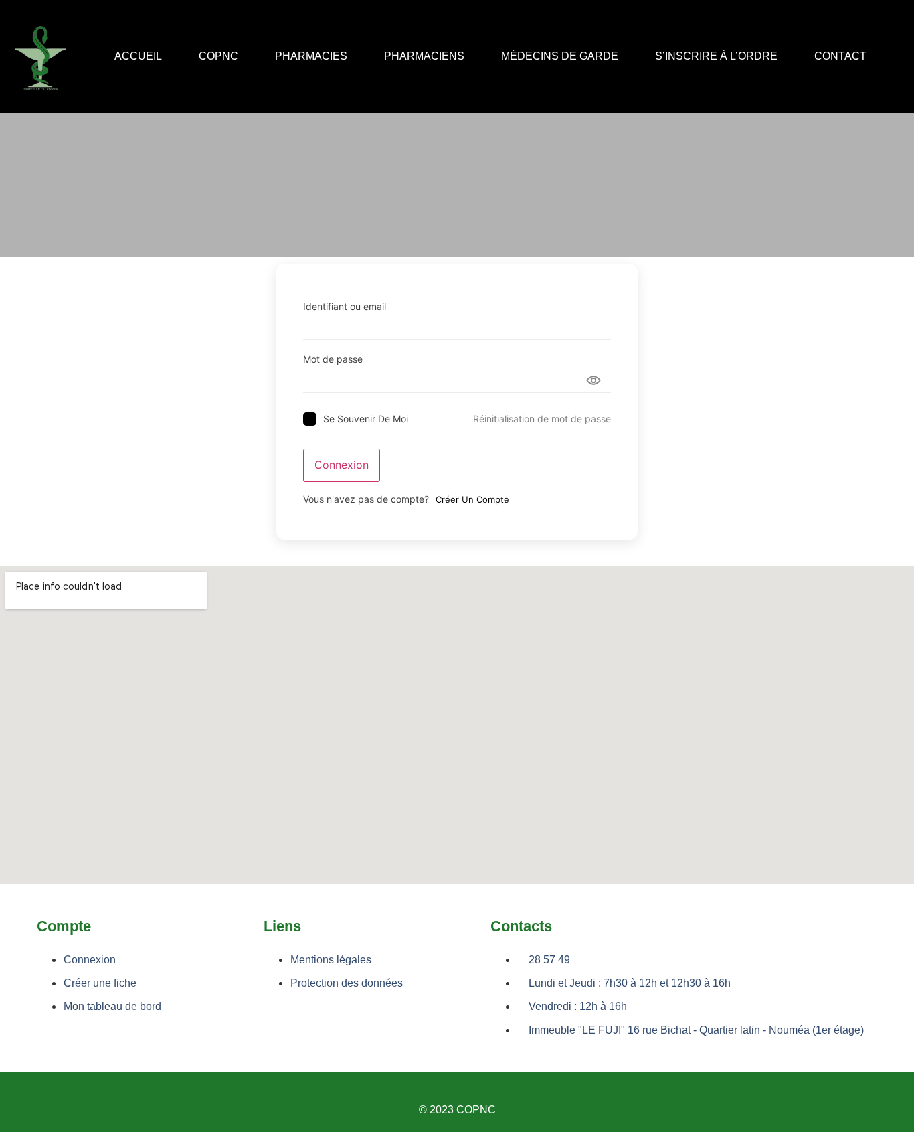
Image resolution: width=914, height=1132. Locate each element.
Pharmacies (311, 56)
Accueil (138, 56)
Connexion (341, 465)
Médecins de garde (559, 56)
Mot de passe (333, 359)
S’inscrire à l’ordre (716, 56)
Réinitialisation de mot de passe (542, 418)
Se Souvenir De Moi (365, 418)
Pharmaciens (424, 56)
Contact (840, 56)
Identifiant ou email (344, 306)
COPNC (218, 56)
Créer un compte (472, 499)
